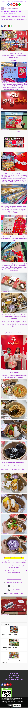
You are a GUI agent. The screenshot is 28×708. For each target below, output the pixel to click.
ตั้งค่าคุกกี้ (10, 705)
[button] (26, 8)
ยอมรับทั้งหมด (17, 705)
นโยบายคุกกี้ (4, 702)
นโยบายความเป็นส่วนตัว (16, 701)
